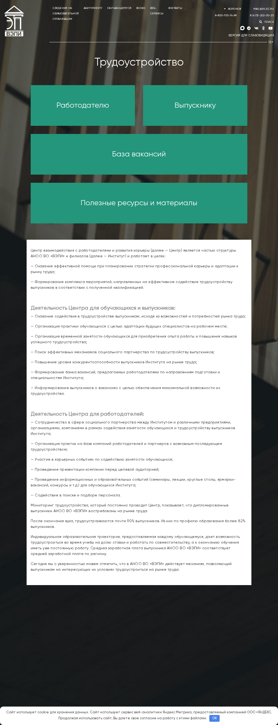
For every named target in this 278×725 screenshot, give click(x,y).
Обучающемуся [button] (119, 8)
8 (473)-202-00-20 (262, 15)
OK (214, 718)
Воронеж (234, 9)
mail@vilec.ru (263, 9)
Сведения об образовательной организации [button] (66, 13)
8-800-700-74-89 (226, 15)
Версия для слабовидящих (251, 35)
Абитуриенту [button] (93, 8)
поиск (268, 22)
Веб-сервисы (157, 11)
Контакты (175, 8)
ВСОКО (140, 8)
